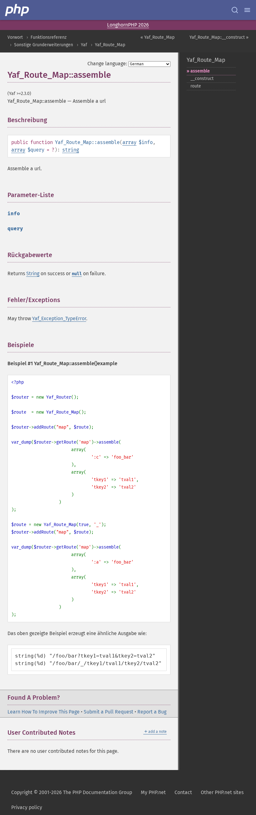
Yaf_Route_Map (110, 44)
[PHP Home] (17, 10)
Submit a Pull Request (108, 712)
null (77, 273)
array (129, 142)
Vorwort (15, 37)
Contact (183, 792)
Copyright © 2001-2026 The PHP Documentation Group (71, 792)
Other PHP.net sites (222, 792)
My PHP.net (153, 792)
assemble (200, 71)
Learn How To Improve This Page (43, 712)
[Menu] (247, 10)
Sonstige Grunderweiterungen (43, 44)
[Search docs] (235, 10)
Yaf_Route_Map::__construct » (219, 37)
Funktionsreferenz (48, 37)
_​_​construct (202, 78)
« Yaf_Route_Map (157, 37)
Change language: (107, 64)
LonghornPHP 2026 (128, 25)
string (70, 150)
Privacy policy (26, 807)
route (195, 86)
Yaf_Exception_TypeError (59, 318)
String (32, 273)
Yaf (84, 44)
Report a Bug (151, 712)
